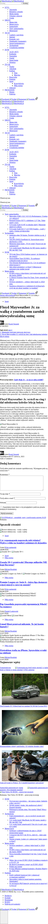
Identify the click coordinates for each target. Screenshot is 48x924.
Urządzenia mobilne (16, 48)
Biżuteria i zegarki (16, 12)
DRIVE (7, 20)
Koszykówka (19, 84)
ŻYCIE (7, 64)
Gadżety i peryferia (16, 35)
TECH (7, 33)
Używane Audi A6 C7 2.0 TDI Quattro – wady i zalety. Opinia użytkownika (27, 230)
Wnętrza (12, 62)
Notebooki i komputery (17, 41)
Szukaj (25, 3)
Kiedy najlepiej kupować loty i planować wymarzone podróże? (24, 876)
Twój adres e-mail (7, 498)
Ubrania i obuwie (15, 16)
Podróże (12, 79)
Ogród (11, 58)
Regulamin (9, 900)
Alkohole (12, 69)
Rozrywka (13, 77)
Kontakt (8, 898)
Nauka (11, 67)
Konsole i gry (14, 39)
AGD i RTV (14, 52)
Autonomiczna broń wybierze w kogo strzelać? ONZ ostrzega (17, 669)
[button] (4, 917)
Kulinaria (12, 54)
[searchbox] (11, 3)
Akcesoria (13, 10)
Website (3, 503)
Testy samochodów (16, 29)
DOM (7, 50)
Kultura (12, 71)
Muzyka (17, 75)
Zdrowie (12, 88)
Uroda (11, 18)
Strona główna (5, 295)
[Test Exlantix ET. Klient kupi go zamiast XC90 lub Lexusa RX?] (25, 689)
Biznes (11, 92)
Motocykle (13, 22)
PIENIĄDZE (10, 90)
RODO (7, 902)
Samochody (13, 26)
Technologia (9, 814)
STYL (7, 7)
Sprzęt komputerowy (17, 43)
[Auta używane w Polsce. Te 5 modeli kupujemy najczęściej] (25, 766)
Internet (12, 37)
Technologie (13, 45)
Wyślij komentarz (7, 513)
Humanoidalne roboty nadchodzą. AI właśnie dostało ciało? (22, 746)
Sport (11, 81)
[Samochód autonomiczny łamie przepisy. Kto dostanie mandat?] (37, 788)
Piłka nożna (18, 86)
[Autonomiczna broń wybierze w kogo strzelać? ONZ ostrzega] (31, 668)
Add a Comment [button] (6, 459)
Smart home (13, 60)
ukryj (10, 330)
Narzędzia (13, 56)
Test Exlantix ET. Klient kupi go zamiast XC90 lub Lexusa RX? (23, 706)
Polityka (12, 94)
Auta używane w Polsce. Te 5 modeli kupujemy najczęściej (22, 783)
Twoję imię (5, 494)
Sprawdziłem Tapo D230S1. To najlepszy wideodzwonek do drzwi (24, 259)
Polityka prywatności (12, 904)
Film (15, 73)
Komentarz (5, 475)
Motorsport (13, 31)
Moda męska (14, 14)
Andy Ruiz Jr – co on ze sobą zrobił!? (28, 380)
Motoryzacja (14, 24)
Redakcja (8, 896)
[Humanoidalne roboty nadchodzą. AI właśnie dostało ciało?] (25, 727)
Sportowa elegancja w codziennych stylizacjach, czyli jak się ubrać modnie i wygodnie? (27, 287)
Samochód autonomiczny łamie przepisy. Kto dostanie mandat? (11, 789)
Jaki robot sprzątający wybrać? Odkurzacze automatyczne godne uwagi (25, 268)
